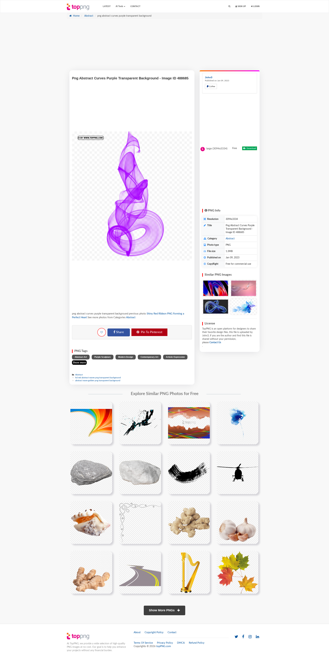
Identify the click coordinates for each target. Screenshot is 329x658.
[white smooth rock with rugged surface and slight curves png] (140, 472)
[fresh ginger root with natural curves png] (189, 522)
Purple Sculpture (102, 357)
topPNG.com (163, 646)
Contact (135, 6)
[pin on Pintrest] (108, 406)
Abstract (88, 16)
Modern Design (125, 357)
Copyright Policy (154, 632)
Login (256, 6)
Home (76, 16)
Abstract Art (81, 357)
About (137, 632)
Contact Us (215, 342)
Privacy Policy (165, 643)
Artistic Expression (175, 357)
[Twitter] (236, 637)
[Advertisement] (164, 46)
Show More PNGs (162, 610)
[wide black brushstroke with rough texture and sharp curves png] (189, 472)
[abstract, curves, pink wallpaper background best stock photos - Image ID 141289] (243, 288)
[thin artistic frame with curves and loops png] (140, 522)
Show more (79, 362)
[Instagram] (250, 637)
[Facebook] (243, 637)
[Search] (229, 6)
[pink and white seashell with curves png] (91, 522)
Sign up (241, 6)
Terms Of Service (143, 643)
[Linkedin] (257, 637)
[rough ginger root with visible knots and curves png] (237, 522)
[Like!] (101, 332)
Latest (107, 6)
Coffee (212, 86)
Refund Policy (196, 643)
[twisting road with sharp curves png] (140, 572)
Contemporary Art (149, 357)
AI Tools (120, 6)
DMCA (181, 643)
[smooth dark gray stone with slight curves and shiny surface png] (91, 472)
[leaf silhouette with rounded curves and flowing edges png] (237, 472)
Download (251, 148)
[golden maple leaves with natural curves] (237, 572)
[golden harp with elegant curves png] (189, 572)
